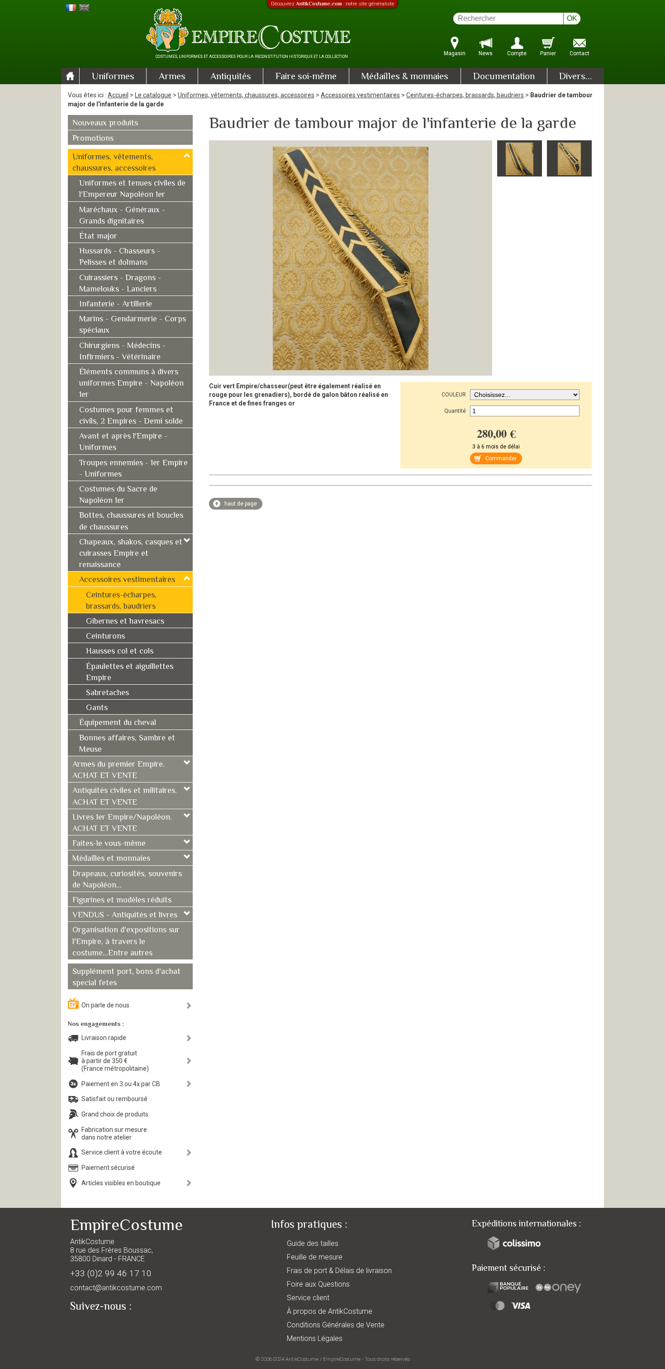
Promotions (93, 139)
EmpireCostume (342, 1359)
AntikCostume (301, 1359)
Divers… (575, 77)
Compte (517, 53)
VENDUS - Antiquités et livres (124, 915)
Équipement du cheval (117, 723)
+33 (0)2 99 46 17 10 (111, 1273)
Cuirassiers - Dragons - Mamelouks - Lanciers (120, 284)
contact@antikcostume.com (116, 1287)
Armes (172, 77)
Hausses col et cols (119, 651)
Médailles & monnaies (404, 77)
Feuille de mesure (314, 1257)
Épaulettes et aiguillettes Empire (129, 673)
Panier (548, 53)
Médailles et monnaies (111, 859)
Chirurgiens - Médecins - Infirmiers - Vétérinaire (122, 352)
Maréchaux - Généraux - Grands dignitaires (122, 216)
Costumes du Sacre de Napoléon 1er (118, 495)
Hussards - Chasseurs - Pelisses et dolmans (119, 257)
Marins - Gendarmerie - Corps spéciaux (132, 325)
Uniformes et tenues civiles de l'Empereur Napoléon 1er (132, 189)
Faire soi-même (306, 77)
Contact (579, 53)
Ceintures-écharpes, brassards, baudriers (465, 95)
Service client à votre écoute (121, 1152)
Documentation (504, 77)
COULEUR (454, 394)
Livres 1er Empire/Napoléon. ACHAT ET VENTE (122, 823)
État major (98, 236)
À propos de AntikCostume (329, 1311)
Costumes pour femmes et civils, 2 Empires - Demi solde (131, 416)
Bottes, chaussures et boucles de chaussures (131, 522)
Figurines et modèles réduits (121, 900)
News (486, 53)
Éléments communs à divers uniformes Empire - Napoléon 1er (131, 383)
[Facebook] (93, 1327)
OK (572, 18)
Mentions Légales (314, 1338)
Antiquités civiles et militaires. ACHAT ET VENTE (124, 797)
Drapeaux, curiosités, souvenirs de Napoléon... (127, 880)
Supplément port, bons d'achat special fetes (126, 978)
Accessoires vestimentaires (360, 95)
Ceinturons (105, 636)
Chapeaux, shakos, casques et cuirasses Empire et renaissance (130, 554)
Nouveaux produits (105, 123)
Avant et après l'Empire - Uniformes (123, 442)
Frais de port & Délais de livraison (339, 1270)
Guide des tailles (312, 1243)
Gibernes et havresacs (125, 621)
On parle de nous (105, 1005)
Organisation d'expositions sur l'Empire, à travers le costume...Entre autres (126, 941)
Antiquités (230, 77)
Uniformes (113, 77)
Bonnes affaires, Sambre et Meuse (127, 744)
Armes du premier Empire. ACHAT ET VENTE (118, 770)
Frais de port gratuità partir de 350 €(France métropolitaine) (115, 1060)
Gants (97, 708)
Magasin (455, 53)
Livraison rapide (103, 1037)
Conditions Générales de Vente (336, 1325)
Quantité (455, 411)
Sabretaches (107, 693)
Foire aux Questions (318, 1284)
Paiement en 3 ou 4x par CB (120, 1084)
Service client (308, 1297)
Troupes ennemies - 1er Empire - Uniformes (133, 469)
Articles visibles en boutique (121, 1183)
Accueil (118, 95)
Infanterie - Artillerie (115, 304)
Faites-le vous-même (109, 844)
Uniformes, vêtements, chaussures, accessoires (246, 95)
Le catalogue (153, 95)
